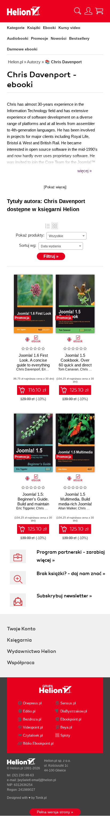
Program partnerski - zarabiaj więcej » (71, 556)
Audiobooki (17, 38)
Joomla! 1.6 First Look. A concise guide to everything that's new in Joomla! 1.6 (33, 365)
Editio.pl (29, 711)
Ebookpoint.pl (70, 719)
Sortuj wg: (27, 245)
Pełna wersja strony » (55, 812)
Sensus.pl (68, 703)
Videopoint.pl (33, 727)
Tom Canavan (68, 369)
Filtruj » (51, 256)
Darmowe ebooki (22, 49)
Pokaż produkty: (30, 235)
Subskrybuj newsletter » (64, 596)
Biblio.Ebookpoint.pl (38, 743)
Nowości (58, 38)
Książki (33, 27)
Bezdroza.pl (32, 719)
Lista (47, 226)
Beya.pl (66, 727)
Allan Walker (67, 508)
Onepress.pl (32, 703)
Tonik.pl (41, 798)
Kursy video (69, 27)
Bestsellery (79, 38)
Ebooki (49, 27)
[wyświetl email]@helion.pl (37, 780)
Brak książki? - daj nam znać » (71, 573)
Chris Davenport (28, 369)
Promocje (39, 38)
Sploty (65, 735)
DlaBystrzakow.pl (73, 711)
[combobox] (66, 236)
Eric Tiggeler (25, 508)
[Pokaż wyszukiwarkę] (78, 11)
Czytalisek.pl (33, 735)
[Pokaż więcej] (55, 187)
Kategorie (16, 27)
